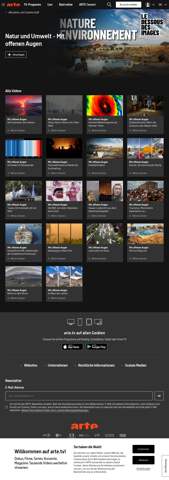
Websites (30, 365)
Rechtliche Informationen (96, 365)
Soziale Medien (135, 365)
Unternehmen (58, 365)
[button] (109, 4)
